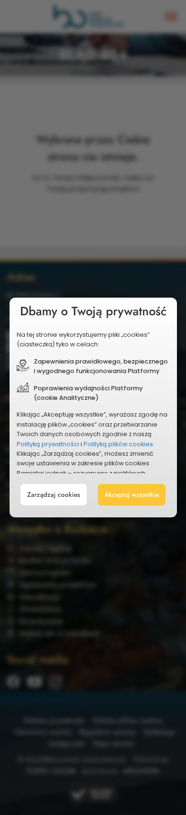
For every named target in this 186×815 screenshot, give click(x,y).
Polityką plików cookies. (119, 444)
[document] (93, 407)
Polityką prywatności (48, 444)
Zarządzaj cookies (53, 494)
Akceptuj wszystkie (131, 494)
